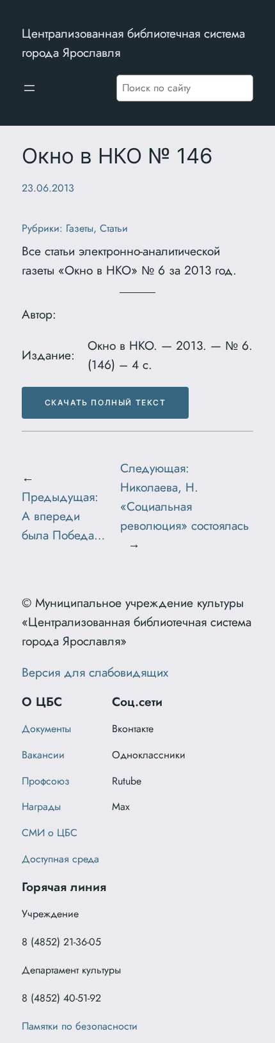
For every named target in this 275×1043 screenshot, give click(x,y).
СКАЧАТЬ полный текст (105, 402)
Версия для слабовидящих (95, 672)
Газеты (79, 228)
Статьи (114, 228)
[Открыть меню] (29, 88)
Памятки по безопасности (80, 1026)
